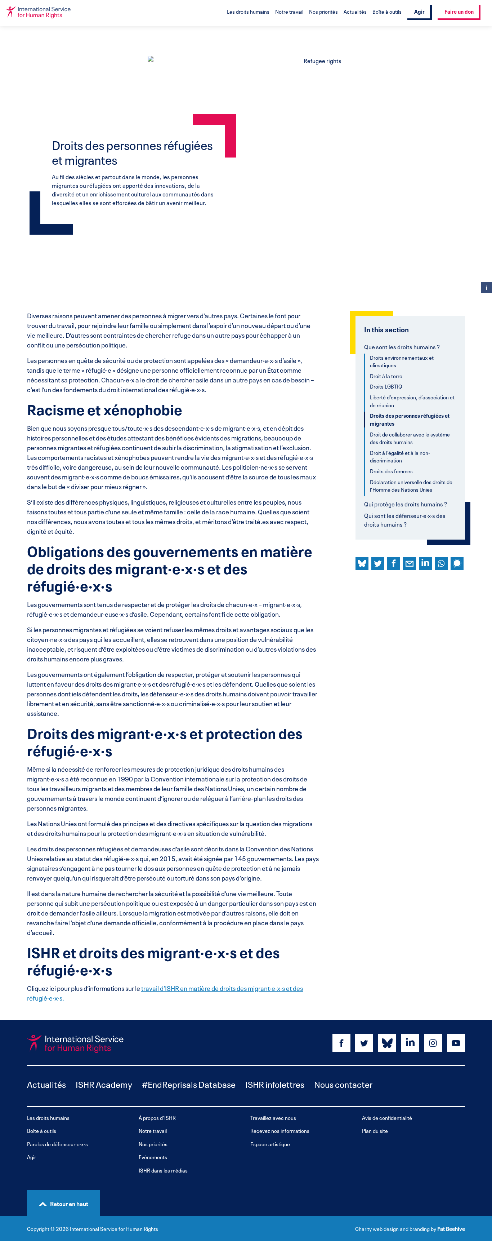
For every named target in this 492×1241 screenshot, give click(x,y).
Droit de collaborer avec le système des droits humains (410, 438)
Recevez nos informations (279, 1130)
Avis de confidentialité (387, 1117)
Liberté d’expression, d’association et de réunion (412, 401)
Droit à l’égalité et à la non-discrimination (400, 456)
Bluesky (361, 563)
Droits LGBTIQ (386, 386)
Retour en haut (69, 1203)
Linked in (425, 563)
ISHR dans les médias (163, 1170)
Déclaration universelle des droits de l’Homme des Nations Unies (411, 485)
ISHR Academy (104, 1083)
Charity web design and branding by (395, 1228)
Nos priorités (323, 11)
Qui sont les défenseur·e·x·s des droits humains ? (405, 519)
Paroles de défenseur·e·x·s (57, 1144)
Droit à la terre (386, 376)
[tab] (410, 420)
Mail (409, 563)
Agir (419, 11)
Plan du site (375, 1130)
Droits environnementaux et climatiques (402, 361)
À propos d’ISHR (157, 1117)
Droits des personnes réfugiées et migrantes (409, 419)
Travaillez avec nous (273, 1117)
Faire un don (459, 11)
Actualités (355, 11)
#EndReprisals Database (189, 1083)
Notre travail (289, 11)
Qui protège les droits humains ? (405, 503)
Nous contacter (343, 1083)
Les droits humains (248, 11)
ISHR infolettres (274, 1083)
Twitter (377, 563)
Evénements (153, 1157)
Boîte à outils (387, 11)
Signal (457, 563)
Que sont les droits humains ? (402, 346)
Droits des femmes (391, 471)
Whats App (441, 563)
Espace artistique (270, 1144)
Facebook (393, 563)
